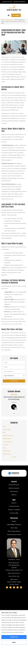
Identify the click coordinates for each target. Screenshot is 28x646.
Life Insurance (14, 491)
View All (14, 457)
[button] (8, 15)
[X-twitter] (21, 587)
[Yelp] (14, 587)
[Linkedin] (17, 587)
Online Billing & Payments (14, 524)
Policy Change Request (14, 531)
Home (2, 19)
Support (14, 521)
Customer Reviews (14, 506)
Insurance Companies (14, 509)
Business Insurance (14, 488)
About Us (14, 503)
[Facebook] (10, 587)
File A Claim (14, 528)
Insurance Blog (9, 19)
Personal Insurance (14, 485)
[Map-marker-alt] (7, 587)
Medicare (14, 495)
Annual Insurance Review (14, 534)
